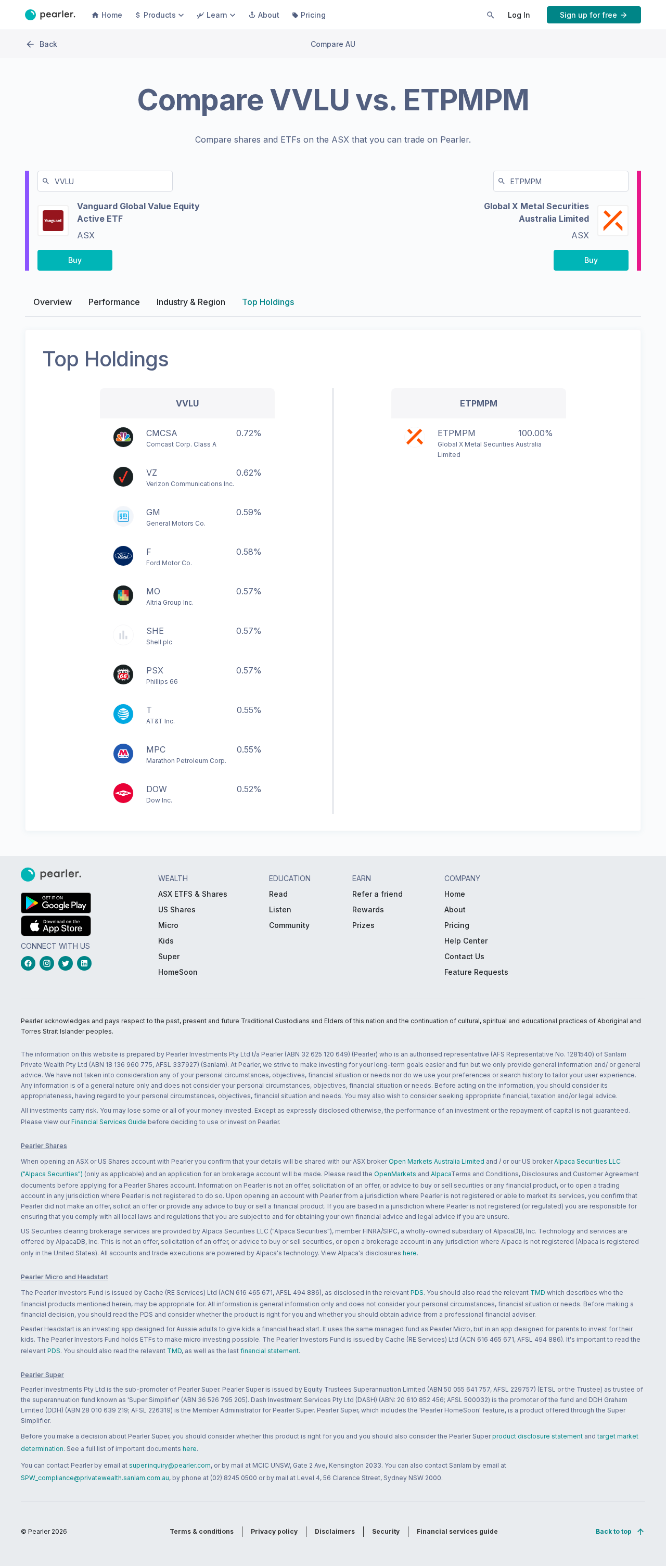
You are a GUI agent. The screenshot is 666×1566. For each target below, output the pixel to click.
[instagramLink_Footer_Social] (49, 963)
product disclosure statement (537, 1436)
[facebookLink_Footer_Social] (30, 963)
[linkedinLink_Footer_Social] (86, 963)
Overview (52, 302)
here (410, 1253)
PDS (417, 1292)
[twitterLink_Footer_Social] (67, 963)
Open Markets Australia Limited (436, 1161)
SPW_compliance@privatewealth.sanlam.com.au (95, 1478)
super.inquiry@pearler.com (170, 1465)
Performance (114, 302)
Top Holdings (268, 302)
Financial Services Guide (108, 1122)
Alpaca (441, 1174)
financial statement (269, 1351)
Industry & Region (191, 302)
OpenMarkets (395, 1174)
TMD (537, 1292)
